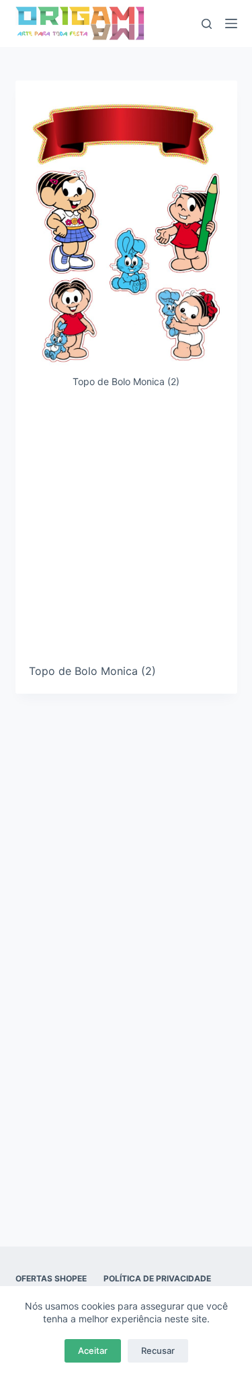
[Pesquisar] (207, 24)
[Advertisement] (126, 531)
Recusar (158, 1350)
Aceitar (93, 1350)
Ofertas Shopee (51, 1278)
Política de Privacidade (157, 1278)
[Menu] (231, 23)
